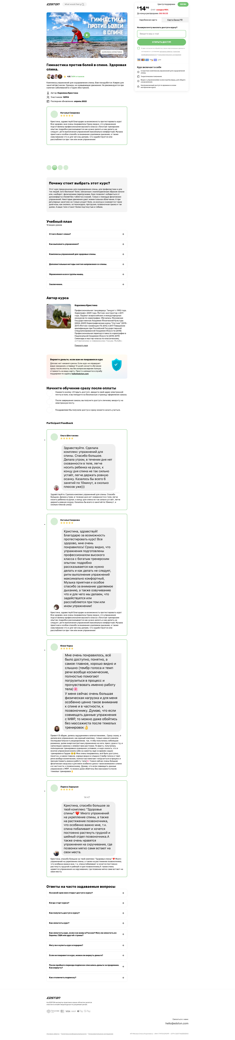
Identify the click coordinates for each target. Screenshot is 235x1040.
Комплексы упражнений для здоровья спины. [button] (72, 254)
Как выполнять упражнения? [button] (64, 244)
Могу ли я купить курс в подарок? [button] (66, 945)
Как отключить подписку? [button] (62, 977)
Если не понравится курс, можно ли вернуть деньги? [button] (76, 955)
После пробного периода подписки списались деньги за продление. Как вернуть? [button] (84, 966)
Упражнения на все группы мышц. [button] (66, 274)
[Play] (87, 35)
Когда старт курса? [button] (59, 903)
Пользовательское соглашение (100, 1034)
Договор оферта (53, 1034)
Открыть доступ (161, 42)
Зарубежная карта (148, 20)
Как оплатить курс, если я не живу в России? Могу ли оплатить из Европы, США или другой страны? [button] (83, 934)
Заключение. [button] (56, 284)
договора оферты (166, 51)
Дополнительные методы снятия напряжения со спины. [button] (78, 264)
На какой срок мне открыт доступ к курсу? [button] (71, 893)
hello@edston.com (80, 374)
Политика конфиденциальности (74, 1034)
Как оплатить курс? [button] (59, 923)
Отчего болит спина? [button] (60, 234)
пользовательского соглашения (169, 55)
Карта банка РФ (175, 20)
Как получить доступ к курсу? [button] (64, 913)
